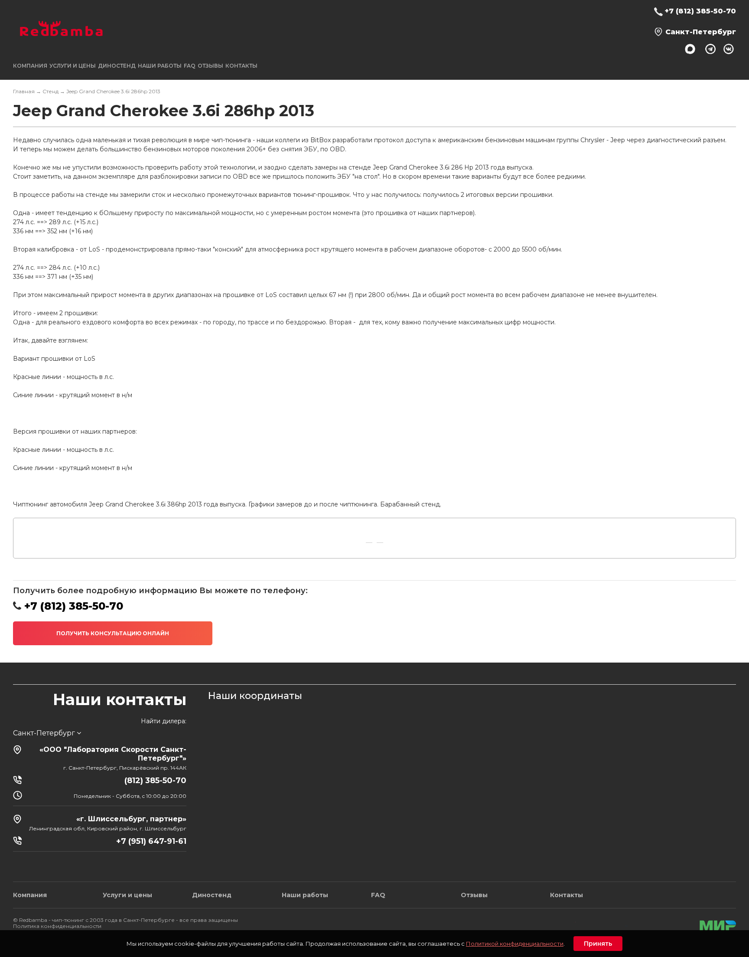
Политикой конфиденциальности (514, 943)
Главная (24, 91)
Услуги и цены (127, 895)
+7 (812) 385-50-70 (700, 11)
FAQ (189, 65)
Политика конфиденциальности (57, 926)
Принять (598, 943)
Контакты (241, 65)
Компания (30, 895)
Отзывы (210, 65)
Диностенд (117, 65)
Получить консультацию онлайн (112, 633)
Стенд (50, 91)
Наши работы (160, 65)
